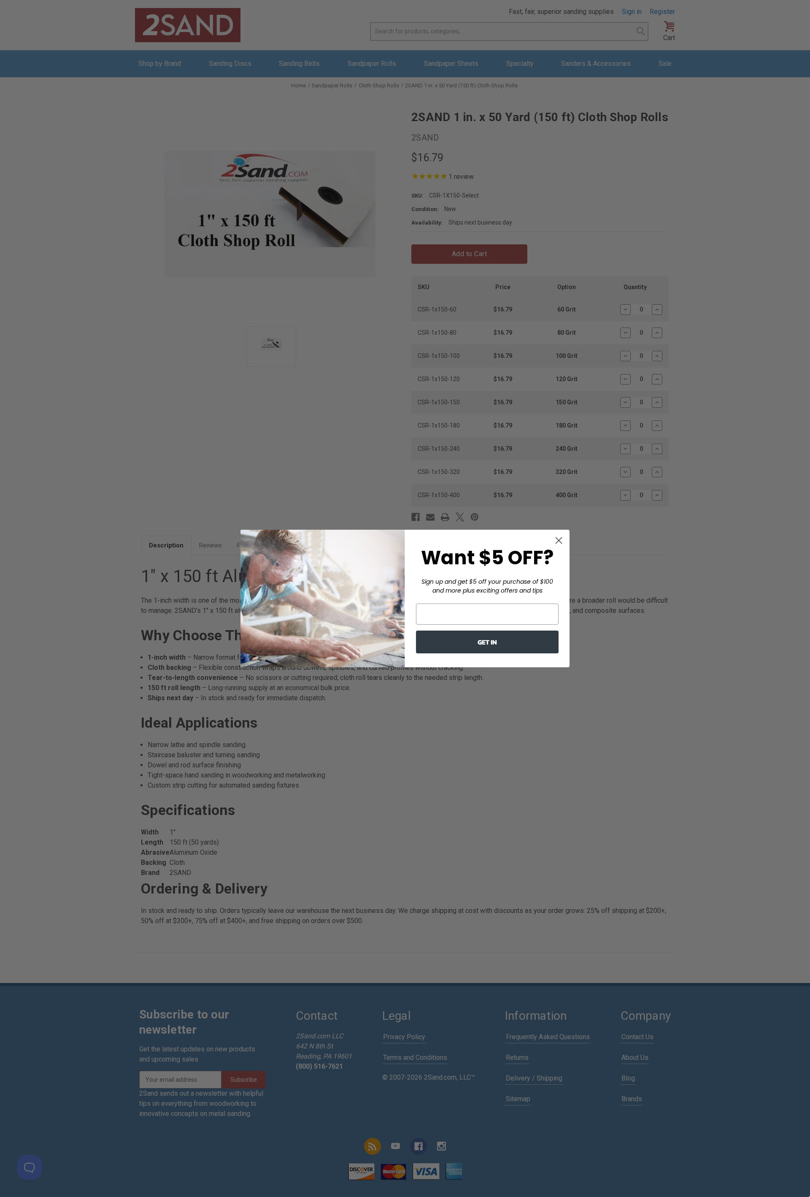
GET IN (487, 642)
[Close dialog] (558, 540)
